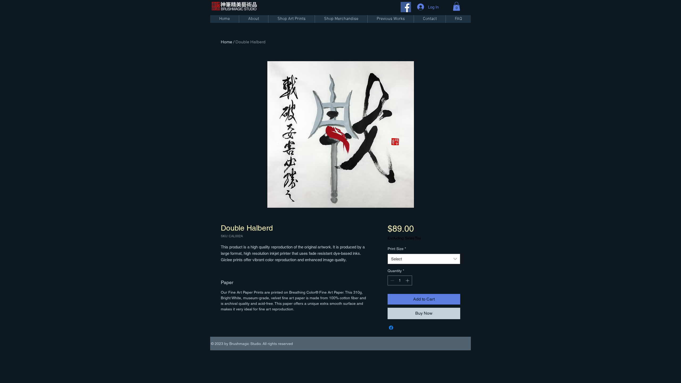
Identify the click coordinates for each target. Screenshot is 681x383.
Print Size (397, 249)
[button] (456, 6)
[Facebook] (406, 7)
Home (226, 41)
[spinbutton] (400, 280)
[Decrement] (391, 280)
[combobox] (424, 259)
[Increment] (408, 280)
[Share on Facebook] (391, 327)
